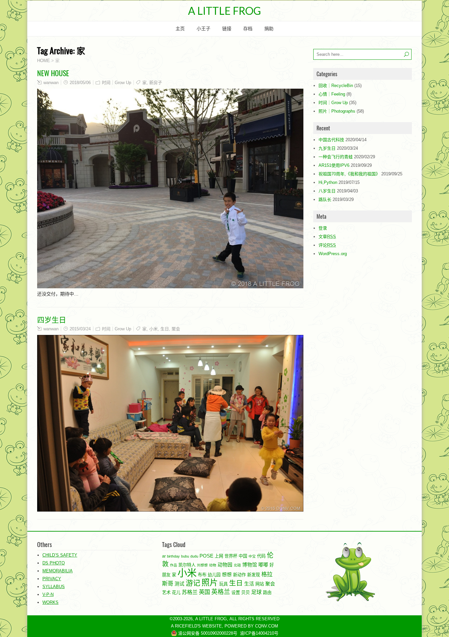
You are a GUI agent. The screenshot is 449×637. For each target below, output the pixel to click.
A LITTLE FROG (224, 10)
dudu (194, 556)
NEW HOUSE (53, 73)
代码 (261, 556)
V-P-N (48, 594)
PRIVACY (51, 578)
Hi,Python (328, 182)
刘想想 (202, 565)
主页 (180, 28)
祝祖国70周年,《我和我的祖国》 (349, 173)
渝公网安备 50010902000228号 (207, 633)
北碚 (237, 565)
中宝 (252, 556)
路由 (267, 592)
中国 (243, 556)
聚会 (176, 328)
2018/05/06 (80, 82)
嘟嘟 (263, 564)
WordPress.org (333, 253)
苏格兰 (190, 592)
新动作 (239, 574)
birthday (173, 556)
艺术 (166, 592)
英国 (204, 592)
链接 (226, 28)
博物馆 (249, 564)
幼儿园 (214, 574)
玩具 (223, 584)
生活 (249, 583)
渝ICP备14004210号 (259, 633)
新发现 (253, 574)
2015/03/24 (80, 328)
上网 (219, 556)
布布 (202, 574)
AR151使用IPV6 (334, 165)
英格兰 (220, 591)
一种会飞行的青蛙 (336, 156)
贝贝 (245, 592)
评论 (327, 245)
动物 (212, 565)
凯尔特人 (187, 564)
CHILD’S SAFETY (59, 555)
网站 (259, 584)
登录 (323, 228)
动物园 (225, 564)
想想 (227, 574)
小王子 (203, 28)
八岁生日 (327, 190)
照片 (209, 582)
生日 (164, 328)
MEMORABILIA (57, 570)
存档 (247, 28)
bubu (185, 556)
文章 (327, 236)
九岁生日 (327, 148)
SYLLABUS (53, 586)
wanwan (51, 82)
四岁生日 (51, 319)
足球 (256, 592)
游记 (193, 583)
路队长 (325, 199)
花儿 (176, 592)
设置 (235, 592)
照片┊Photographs (337, 111)
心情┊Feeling (332, 94)
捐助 (268, 28)
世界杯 (231, 556)
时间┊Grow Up (116, 82)
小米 (153, 328)
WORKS (50, 602)
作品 (173, 565)
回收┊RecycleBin (336, 85)
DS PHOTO (53, 562)
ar (164, 556)
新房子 (155, 82)
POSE (206, 556)
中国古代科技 (331, 139)
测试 (179, 583)
